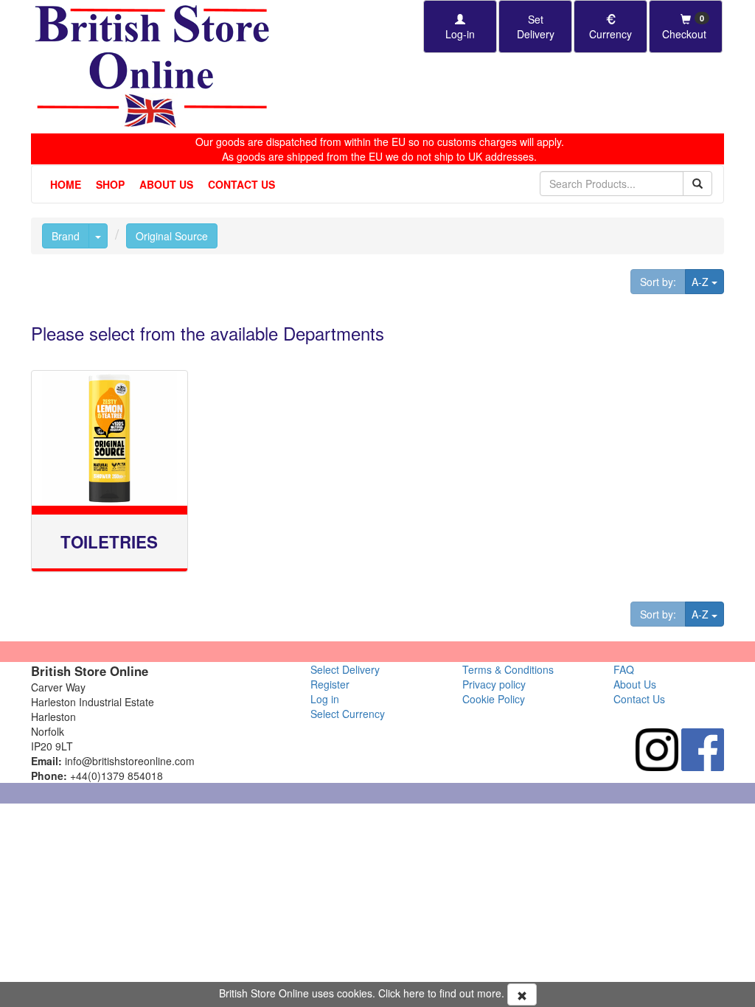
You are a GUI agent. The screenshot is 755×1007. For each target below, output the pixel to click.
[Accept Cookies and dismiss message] (522, 994)
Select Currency (347, 713)
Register (329, 684)
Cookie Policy (493, 698)
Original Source (172, 236)
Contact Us (241, 184)
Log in (324, 698)
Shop (110, 184)
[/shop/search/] (697, 183)
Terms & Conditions (508, 669)
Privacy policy (494, 684)
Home (65, 184)
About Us (166, 184)
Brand (66, 236)
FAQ (623, 669)
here (414, 993)
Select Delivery (345, 669)
